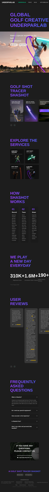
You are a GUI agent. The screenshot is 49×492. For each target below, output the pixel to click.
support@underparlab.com (25, 457)
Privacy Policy (31, 484)
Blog (16, 484)
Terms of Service (22, 484)
